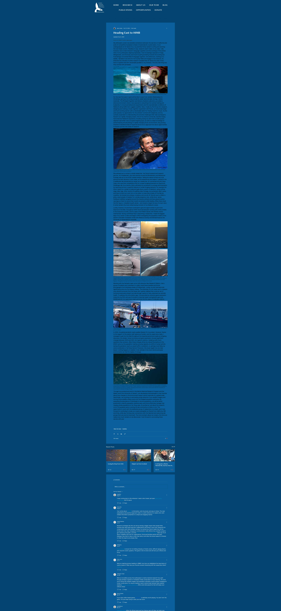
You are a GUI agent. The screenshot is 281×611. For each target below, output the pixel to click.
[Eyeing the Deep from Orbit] (116, 455)
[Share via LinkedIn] (121, 434)
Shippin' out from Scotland (139, 464)
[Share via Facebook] (114, 434)
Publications (143, 18)
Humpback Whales (155, 18)
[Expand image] (126, 79)
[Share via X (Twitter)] (117, 434)
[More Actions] (167, 495)
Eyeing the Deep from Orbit (115, 464)
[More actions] (167, 28)
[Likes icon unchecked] (118, 503)
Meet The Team (131, 18)
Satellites (124, 428)
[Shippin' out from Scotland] (140, 455)
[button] (173, 18)
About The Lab (118, 18)
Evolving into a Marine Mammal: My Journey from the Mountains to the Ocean (164, 464)
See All (173, 446)
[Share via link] (125, 434)
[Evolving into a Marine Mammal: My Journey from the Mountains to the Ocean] (164, 455)
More (165, 18)
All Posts (108, 18)
